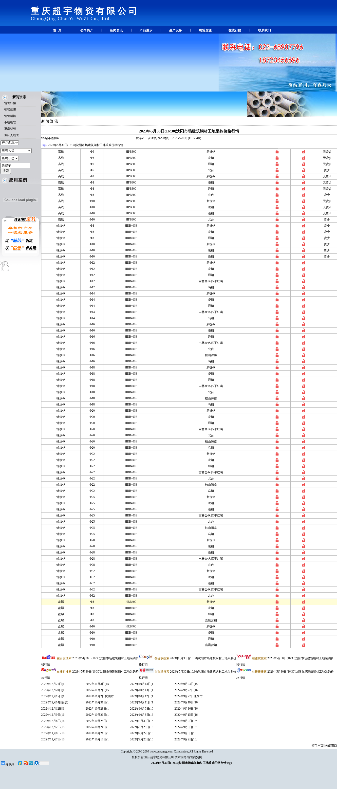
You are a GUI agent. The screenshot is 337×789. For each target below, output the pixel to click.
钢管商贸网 (194, 757)
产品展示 (146, 30)
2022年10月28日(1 (97, 708)
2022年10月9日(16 (141, 708)
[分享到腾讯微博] (31, 763)
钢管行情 (10, 103)
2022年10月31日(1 (97, 702)
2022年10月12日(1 (141, 696)
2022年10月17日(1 (97, 739)
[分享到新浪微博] (25, 763)
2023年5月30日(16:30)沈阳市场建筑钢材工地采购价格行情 (189, 131)
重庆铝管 (10, 128)
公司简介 (86, 30)
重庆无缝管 (11, 135)
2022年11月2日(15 (97, 690)
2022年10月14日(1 (141, 684)
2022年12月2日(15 (52, 727)
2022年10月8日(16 (141, 714)
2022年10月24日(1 (97, 727)
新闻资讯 (116, 30)
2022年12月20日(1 (52, 690)
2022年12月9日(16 (52, 714)
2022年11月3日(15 (97, 684)
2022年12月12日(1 (52, 708)
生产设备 (175, 30)
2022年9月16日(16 (186, 708)
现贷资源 (205, 30)
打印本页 (317, 745)
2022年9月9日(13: (185, 721)
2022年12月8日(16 (52, 721)
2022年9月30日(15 (141, 721)
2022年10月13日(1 (141, 690)
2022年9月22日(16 (186, 690)
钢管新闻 (10, 116)
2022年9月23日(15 (186, 684)
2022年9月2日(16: (185, 739)
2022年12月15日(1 (52, 696)
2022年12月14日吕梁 (54, 702)
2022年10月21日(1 (97, 733)
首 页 (57, 30)
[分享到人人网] (36, 763)
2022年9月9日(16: (185, 727)
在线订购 (234, 30)
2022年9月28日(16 (141, 727)
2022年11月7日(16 (52, 739)
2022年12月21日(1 (52, 684)
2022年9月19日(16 (186, 702)
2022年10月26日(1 (97, 714)
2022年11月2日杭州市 (100, 696)
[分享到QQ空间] (20, 763)
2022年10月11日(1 (141, 702)
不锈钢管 (10, 122)
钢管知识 (10, 109)
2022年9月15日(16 (186, 714)
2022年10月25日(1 (97, 721)
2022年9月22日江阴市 (188, 696)
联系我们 (264, 30)
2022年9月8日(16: (185, 733)
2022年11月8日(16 (52, 733)
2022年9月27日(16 (141, 733)
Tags (229, 763)
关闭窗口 (331, 745)
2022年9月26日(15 (141, 739)
